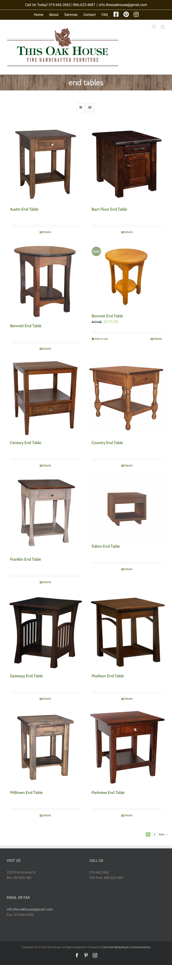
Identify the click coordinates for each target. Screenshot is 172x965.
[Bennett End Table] (45, 280)
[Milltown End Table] (45, 747)
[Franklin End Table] (45, 514)
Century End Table (25, 442)
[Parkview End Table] (126, 747)
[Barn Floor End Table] (126, 164)
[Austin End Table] (45, 164)
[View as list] (89, 107)
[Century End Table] (45, 397)
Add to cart (101, 338)
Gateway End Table (26, 675)
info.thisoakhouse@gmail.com (123, 5)
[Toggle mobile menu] (163, 26)
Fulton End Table (106, 546)
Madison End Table (108, 675)
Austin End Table (24, 209)
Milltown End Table (26, 792)
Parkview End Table (108, 792)
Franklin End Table (25, 559)
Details (47, 232)
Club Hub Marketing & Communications (126, 947)
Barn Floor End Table (109, 209)
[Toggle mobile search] (154, 26)
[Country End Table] (126, 397)
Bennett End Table (25, 325)
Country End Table (107, 442)
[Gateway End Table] (45, 630)
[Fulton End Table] (126, 508)
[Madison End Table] (126, 630)
